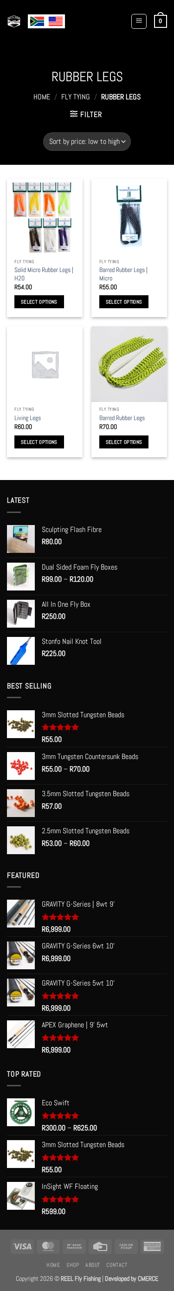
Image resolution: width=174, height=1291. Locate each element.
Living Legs (27, 418)
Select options (39, 301)
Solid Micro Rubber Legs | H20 (43, 274)
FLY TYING (75, 97)
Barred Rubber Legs (122, 418)
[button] (139, 21)
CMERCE (148, 1278)
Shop (72, 1265)
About (92, 1265)
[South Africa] (37, 21)
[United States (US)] (56, 21)
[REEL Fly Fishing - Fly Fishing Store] (14, 21)
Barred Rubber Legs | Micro (123, 274)
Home (41, 97)
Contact (116, 1265)
